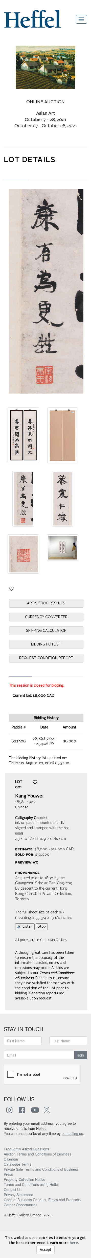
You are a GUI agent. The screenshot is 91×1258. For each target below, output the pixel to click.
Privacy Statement (18, 1194)
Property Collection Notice (24, 1179)
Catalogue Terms (17, 1164)
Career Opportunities (20, 1204)
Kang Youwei (29, 796)
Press (8, 1174)
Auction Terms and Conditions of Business (37, 1154)
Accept (45, 1250)
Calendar (11, 1159)
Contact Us (12, 1189)
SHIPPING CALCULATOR (46, 631)
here (74, 1243)
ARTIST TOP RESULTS (46, 603)
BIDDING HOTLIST (46, 644)
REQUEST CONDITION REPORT (46, 658)
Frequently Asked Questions (26, 1148)
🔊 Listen (25, 926)
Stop (42, 926)
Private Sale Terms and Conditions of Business (41, 1169)
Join (80, 1055)
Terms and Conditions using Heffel (31, 1184)
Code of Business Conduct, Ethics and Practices (42, 1199)
